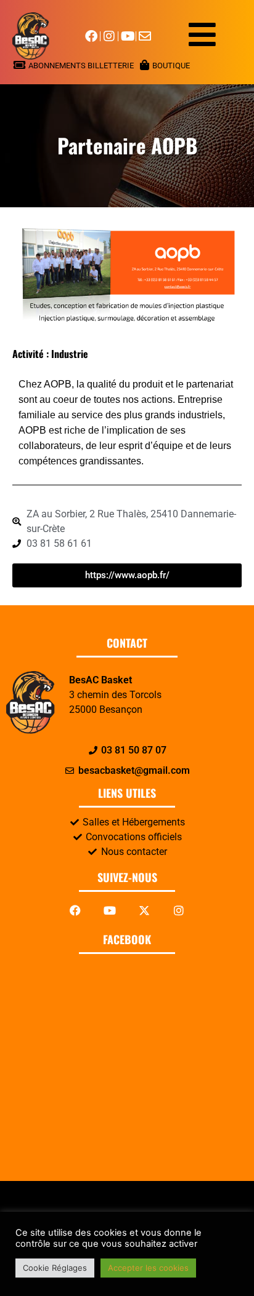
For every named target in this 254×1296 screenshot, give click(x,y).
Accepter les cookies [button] (148, 1268)
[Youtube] (110, 910)
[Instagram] (179, 910)
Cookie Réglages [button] (55, 1268)
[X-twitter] (144, 910)
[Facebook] (75, 910)
